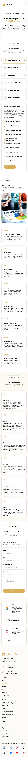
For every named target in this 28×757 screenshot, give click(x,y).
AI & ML (3, 717)
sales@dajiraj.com (11, 673)
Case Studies (5, 725)
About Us (4, 681)
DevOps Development (7, 711)
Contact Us (4, 686)
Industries (4, 692)
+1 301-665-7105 (13, 642)
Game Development (7, 714)
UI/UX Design (5, 709)
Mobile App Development (8, 703)
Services (3, 683)
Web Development (6, 706)
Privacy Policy (5, 731)
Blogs (3, 728)
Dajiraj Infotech (10, 743)
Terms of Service (6, 734)
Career (3, 689)
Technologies (5, 695)
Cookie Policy (5, 736)
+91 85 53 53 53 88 (14, 621)
